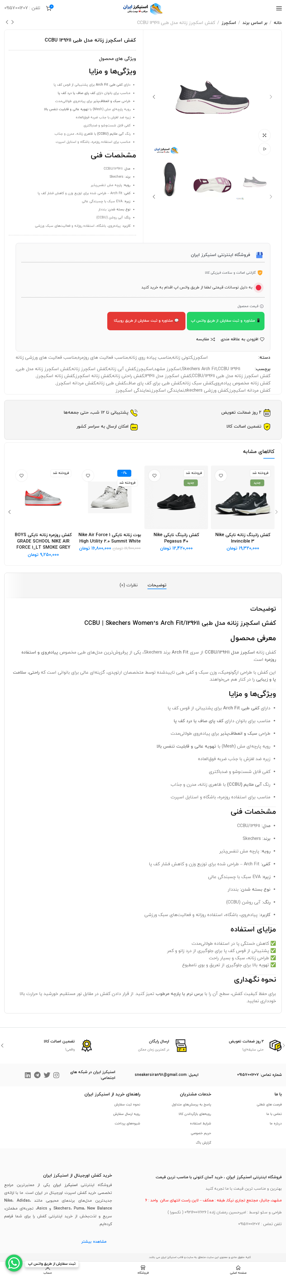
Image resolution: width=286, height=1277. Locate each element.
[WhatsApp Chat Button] (14, 1263)
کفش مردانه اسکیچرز (249, 390)
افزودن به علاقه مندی (239, 339)
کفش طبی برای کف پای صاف (154, 383)
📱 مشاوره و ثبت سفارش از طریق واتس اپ (226, 320)
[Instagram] (56, 1075)
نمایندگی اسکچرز (167, 390)
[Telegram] (37, 1075)
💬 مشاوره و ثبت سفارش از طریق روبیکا (146, 320)
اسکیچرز (145, 369)
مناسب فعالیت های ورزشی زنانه (46, 358)
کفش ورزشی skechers (206, 390)
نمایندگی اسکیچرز (133, 390)
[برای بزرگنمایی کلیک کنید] (264, 135)
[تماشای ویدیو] (264, 149)
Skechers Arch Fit (199, 369)
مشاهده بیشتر (93, 1241)
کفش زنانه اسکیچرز (56, 376)
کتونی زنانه (182, 358)
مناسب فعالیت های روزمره (103, 358)
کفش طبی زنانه (111, 383)
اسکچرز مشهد (167, 369)
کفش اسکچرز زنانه (89, 369)
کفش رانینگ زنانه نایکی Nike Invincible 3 (242, 538)
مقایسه (202, 339)
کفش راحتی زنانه (128, 376)
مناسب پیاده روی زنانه (150, 358)
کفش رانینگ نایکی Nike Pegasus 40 (176, 538)
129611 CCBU (229, 369)
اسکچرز (228, 23)
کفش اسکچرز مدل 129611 (168, 376)
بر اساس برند (254, 23)
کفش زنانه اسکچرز (93, 376)
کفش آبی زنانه (122, 369)
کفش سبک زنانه (197, 383)
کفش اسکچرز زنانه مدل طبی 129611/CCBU (231, 376)
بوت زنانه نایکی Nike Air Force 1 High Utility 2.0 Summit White (109, 538)
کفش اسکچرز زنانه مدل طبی (43, 369)
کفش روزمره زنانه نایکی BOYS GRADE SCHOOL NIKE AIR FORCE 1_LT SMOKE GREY (43, 541)
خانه (278, 23)
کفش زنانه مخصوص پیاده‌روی (242, 383)
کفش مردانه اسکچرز (76, 383)
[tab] (157, 585)
